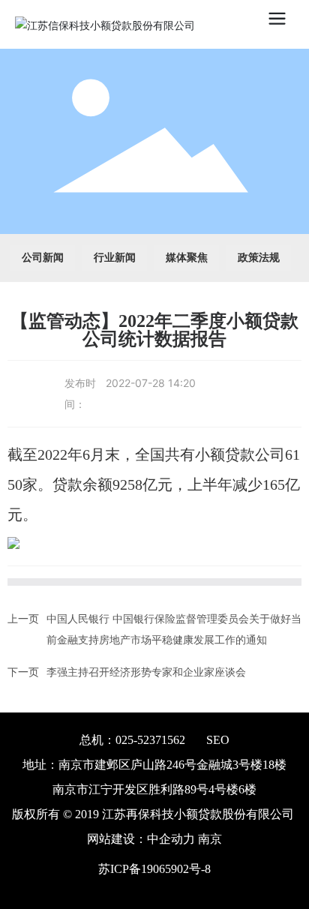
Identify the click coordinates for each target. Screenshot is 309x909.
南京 (210, 838)
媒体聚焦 (187, 257)
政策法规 (259, 257)
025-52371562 (150, 740)
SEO (218, 740)
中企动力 (171, 838)
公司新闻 (43, 257)
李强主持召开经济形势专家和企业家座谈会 (146, 671)
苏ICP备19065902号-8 (154, 868)
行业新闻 (115, 257)
